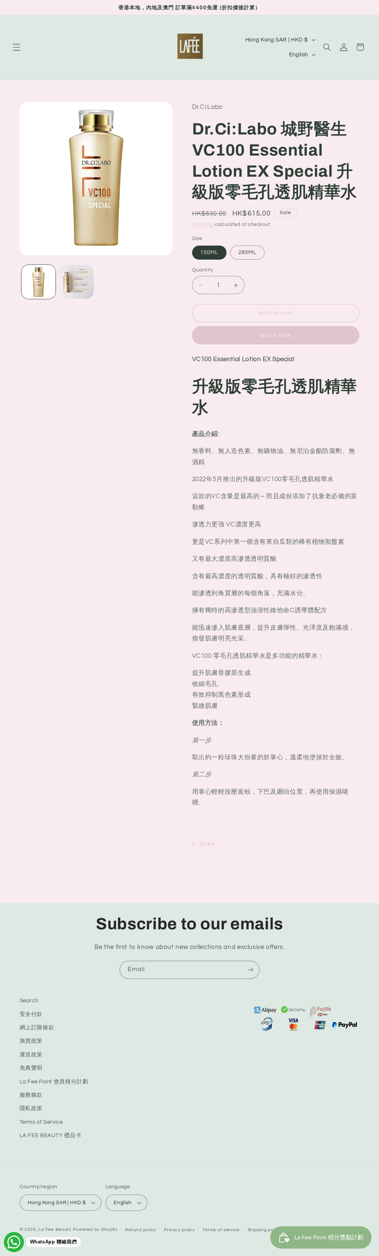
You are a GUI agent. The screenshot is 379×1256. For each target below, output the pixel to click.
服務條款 (31, 1095)
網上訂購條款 (37, 1027)
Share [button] (207, 844)
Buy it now (276, 335)
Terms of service (221, 1230)
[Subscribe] (250, 970)
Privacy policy (179, 1230)
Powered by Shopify (95, 1229)
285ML (247, 252)
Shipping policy (264, 1230)
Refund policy (140, 1230)
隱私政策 (31, 1108)
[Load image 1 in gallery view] (38, 282)
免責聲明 (31, 1068)
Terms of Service (41, 1122)
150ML (209, 252)
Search (29, 1000)
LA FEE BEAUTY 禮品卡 (51, 1135)
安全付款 (31, 1014)
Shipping (203, 224)
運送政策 (31, 1054)
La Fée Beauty (54, 1229)
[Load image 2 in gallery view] (77, 282)
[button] (16, 47)
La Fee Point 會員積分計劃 (54, 1082)
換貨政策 (31, 1041)
